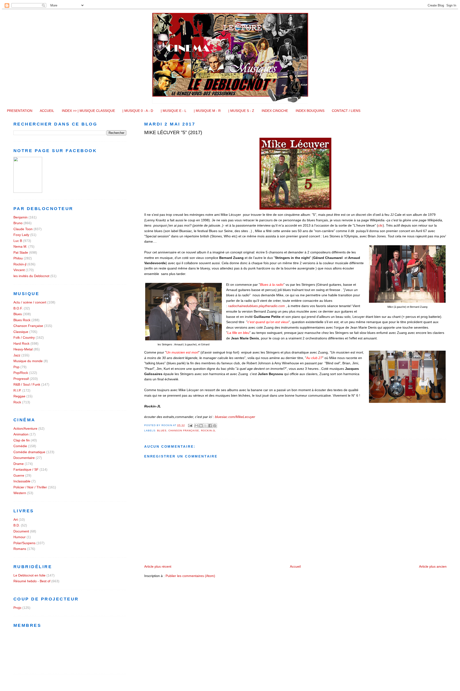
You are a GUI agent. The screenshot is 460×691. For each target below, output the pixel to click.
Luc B (17, 241)
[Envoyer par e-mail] (196, 425)
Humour (19, 537)
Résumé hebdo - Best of (31, 581)
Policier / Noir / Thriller (30, 487)
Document (21, 531)
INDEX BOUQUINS (310, 111)
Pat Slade (20, 252)
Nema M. (20, 246)
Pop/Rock (20, 373)
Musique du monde (28, 361)
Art (15, 519)
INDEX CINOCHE (275, 111)
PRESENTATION (19, 111)
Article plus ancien (433, 566)
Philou (18, 258)
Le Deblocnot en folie (29, 575)
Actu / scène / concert (29, 302)
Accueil (295, 566)
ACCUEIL (47, 111)
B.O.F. (18, 308)
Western (19, 493)
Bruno (18, 223)
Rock (17, 402)
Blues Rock (21, 320)
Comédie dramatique (29, 452)
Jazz (16, 355)
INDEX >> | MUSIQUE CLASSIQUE (88, 111)
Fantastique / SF (26, 469)
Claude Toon (23, 229)
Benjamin (20, 217)
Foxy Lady (21, 235)
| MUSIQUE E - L (173, 111)
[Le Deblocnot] (27, 192)
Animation (21, 434)
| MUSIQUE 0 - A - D (137, 111)
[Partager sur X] (205, 425)
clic (380, 225)
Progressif (21, 379)
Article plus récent (157, 566)
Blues (162, 430)
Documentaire (24, 458)
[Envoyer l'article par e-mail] (190, 425)
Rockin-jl (208, 430)
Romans (19, 549)
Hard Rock (21, 343)
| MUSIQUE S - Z (241, 111)
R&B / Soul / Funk (26, 384)
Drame (18, 464)
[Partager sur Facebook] (210, 425)
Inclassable (21, 481)
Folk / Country (24, 337)
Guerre (18, 475)
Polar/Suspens (24, 543)
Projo (17, 608)
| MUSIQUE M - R (207, 111)
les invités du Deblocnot (31, 276)
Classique (20, 332)
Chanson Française (183, 430)
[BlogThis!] (201, 425)
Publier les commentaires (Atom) (190, 576)
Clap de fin (21, 440)
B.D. (16, 525)
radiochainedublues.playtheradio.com (256, 306)
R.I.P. (17, 390)
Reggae (19, 396)
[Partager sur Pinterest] (214, 425)
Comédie (20, 446)
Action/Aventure (25, 428)
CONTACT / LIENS (346, 111)
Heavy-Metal (23, 349)
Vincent (19, 270)
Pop (16, 367)
